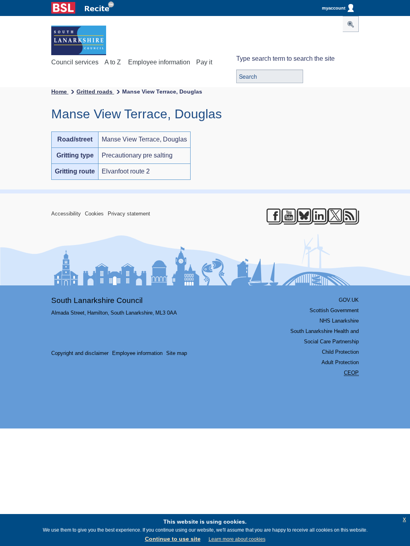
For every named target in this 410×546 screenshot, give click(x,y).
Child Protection (340, 352)
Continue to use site (173, 539)
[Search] (351, 24)
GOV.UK (349, 300)
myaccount (334, 8)
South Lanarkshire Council (97, 300)
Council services (74, 62)
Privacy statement (129, 214)
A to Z (113, 62)
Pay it (204, 62)
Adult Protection (340, 362)
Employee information (159, 62)
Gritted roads (95, 91)
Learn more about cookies (237, 539)
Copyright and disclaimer (80, 353)
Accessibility (66, 214)
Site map (176, 353)
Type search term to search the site (285, 58)
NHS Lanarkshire (339, 321)
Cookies (94, 214)
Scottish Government (334, 310)
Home (59, 91)
